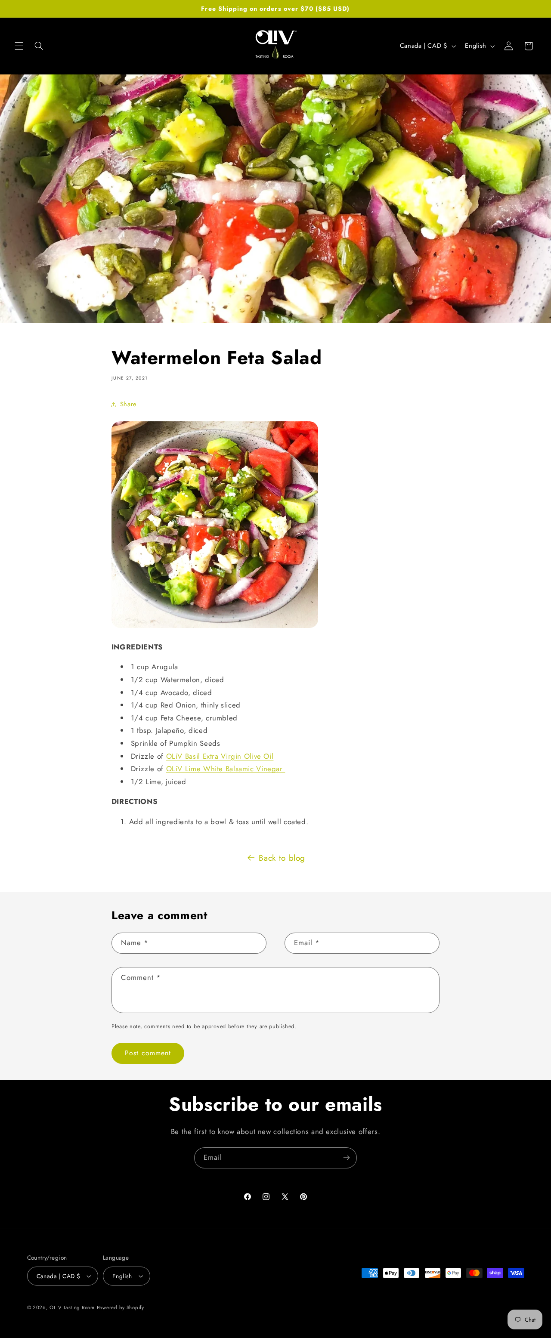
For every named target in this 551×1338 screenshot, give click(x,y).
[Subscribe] (346, 1157)
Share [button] (128, 404)
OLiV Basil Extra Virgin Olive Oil (220, 756)
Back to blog (282, 858)
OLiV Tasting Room (72, 1307)
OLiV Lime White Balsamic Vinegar (225, 768)
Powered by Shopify (120, 1307)
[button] (19, 46)
